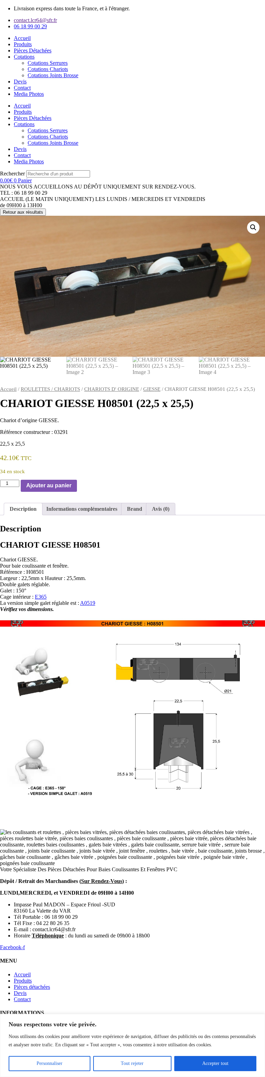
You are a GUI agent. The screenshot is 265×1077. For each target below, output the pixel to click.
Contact (22, 88)
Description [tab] (23, 509)
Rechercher (13, 173)
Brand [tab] (134, 509)
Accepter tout (215, 1063)
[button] (253, 227)
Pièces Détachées (32, 50)
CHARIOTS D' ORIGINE (111, 389)
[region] (132, 1045)
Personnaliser (49, 1063)
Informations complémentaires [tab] (81, 509)
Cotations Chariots (48, 69)
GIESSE (151, 389)
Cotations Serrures (48, 63)
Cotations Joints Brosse (53, 75)
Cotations (24, 57)
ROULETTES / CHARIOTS (50, 389)
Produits (23, 44)
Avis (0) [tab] (160, 509)
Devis (20, 81)
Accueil (22, 38)
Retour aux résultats (23, 212)
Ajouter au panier (48, 485)
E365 (41, 597)
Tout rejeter (132, 1063)
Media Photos (29, 94)
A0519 (87, 603)
